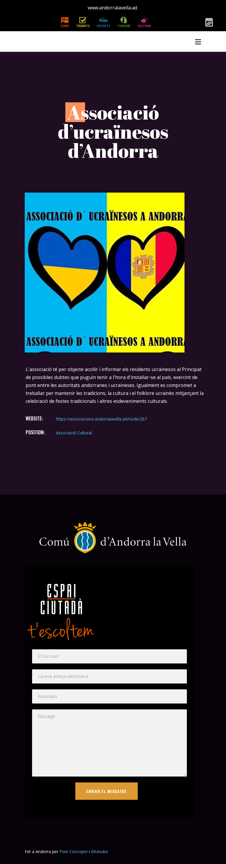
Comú (64, 26)
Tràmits (83, 26)
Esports (103, 26)
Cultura (144, 26)
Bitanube (99, 851)
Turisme (123, 26)
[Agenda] (209, 22)
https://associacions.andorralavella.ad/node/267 (101, 419)
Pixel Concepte (73, 851)
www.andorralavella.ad (112, 7)
